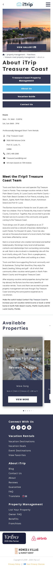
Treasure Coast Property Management (26, 79)
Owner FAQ (15, 514)
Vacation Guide (26, 96)
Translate (15, 496)
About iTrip (17, 463)
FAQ (11, 491)
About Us (26, 88)
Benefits (13, 518)
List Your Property (19, 509)
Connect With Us (21, 421)
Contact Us (26, 104)
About (12, 477)
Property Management (26, 504)
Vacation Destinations (22, 441)
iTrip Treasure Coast (37, 300)
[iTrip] (25, 4)
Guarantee (15, 486)
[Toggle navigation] (48, 4)
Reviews (13, 482)
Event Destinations (20, 450)
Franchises (15, 523)
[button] (5, 371)
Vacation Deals (17, 445)
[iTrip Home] (4, 54)
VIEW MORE (22, 399)
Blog (11, 468)
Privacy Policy (14, 564)
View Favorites (17, 455)
